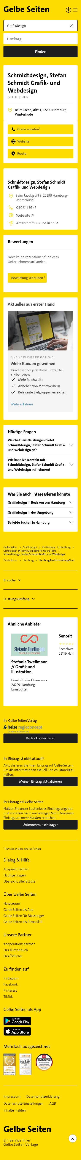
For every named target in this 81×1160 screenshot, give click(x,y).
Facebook (10, 984)
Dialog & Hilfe (16, 860)
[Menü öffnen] (75, 10)
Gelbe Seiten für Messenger (23, 916)
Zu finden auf (16, 969)
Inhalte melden (14, 1110)
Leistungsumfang (16, 599)
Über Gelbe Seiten (20, 894)
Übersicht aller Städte (19, 881)
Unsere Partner (17, 935)
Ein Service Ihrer (20, 1142)
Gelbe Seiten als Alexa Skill (22, 922)
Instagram (11, 978)
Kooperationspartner (19, 944)
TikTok (8, 996)
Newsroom (11, 903)
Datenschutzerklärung (42, 1096)
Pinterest (10, 990)
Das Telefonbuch (15, 950)
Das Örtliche (12, 956)
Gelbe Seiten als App (18, 910)
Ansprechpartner (16, 869)
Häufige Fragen (14, 875)
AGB (52, 1103)
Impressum (11, 1096)
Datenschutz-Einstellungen (23, 1103)
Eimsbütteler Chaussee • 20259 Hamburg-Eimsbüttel (29, 675)
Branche (9, 580)
